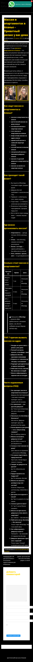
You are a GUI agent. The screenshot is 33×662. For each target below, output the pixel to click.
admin (6, 40)
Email (8, 611)
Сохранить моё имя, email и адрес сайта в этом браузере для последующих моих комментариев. (15, 629)
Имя (8, 604)
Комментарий (11, 584)
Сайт (7, 618)
